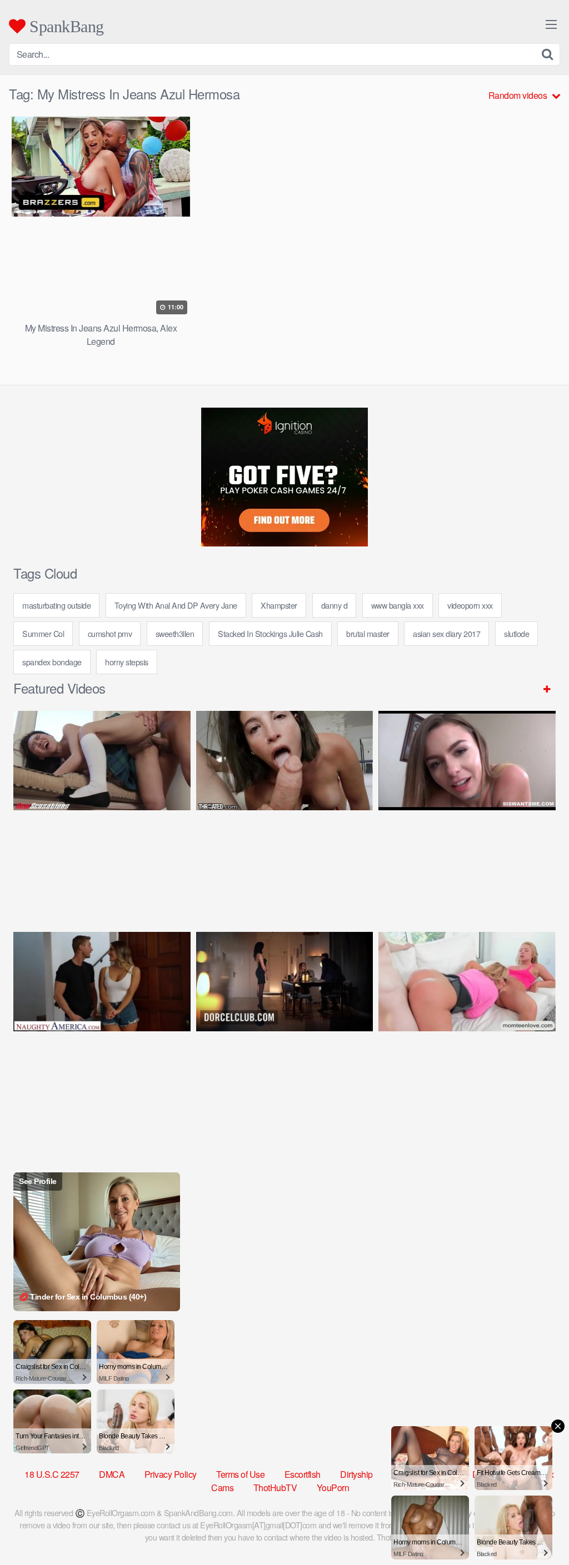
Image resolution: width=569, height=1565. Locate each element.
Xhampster (279, 605)
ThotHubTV (275, 1487)
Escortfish (302, 1474)
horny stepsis (126, 662)
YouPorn (333, 1487)
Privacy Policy (170, 1474)
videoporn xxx (470, 605)
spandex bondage (52, 662)
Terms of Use (240, 1474)
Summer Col (43, 633)
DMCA (111, 1474)
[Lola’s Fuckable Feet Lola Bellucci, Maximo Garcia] (284, 1031)
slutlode (516, 633)
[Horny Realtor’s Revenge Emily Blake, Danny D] (467, 810)
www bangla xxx (397, 605)
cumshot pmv (110, 633)
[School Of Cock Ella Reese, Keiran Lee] (102, 1031)
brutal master (368, 633)
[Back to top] (538, 1529)
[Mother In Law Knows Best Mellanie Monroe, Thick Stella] (467, 1031)
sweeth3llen (175, 633)
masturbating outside (56, 605)
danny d (334, 605)
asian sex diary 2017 (446, 633)
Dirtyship (356, 1474)
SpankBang (65, 26)
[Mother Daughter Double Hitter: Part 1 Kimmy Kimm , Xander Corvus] (102, 810)
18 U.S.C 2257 (51, 1474)
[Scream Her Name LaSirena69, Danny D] (284, 810)
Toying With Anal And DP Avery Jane (175, 605)
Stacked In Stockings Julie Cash (270, 633)
